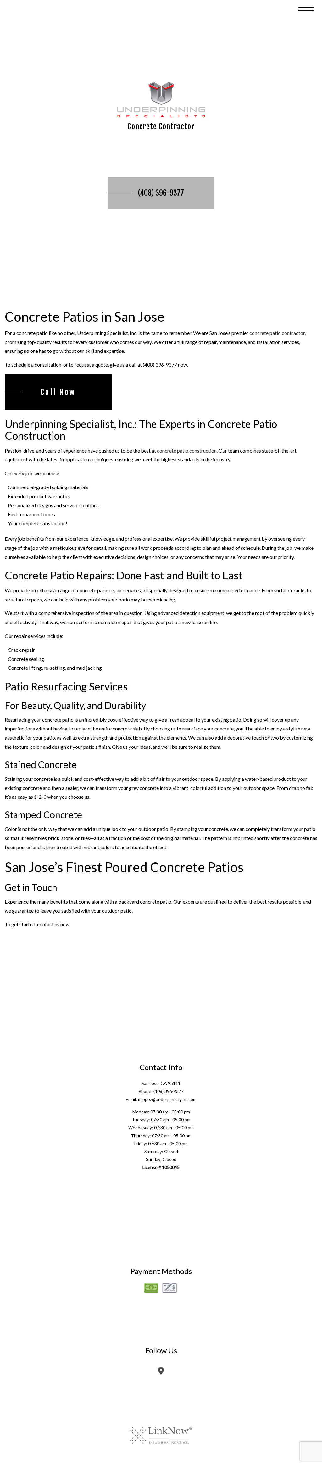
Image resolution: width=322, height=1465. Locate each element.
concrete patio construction (187, 451)
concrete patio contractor (277, 333)
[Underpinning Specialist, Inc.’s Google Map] (161, 1372)
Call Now (58, 392)
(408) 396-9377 (161, 193)
